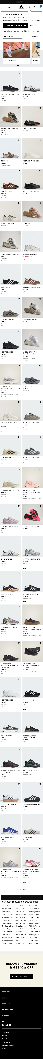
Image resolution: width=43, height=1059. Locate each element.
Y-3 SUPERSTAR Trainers (31, 191)
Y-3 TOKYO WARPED (29, 128)
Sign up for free (19, 976)
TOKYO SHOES (5, 161)
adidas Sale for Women (21, 920)
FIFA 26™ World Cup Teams (21, 943)
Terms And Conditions (8, 1045)
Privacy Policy (6, 1042)
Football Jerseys (21, 917)
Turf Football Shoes (21, 923)
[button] (19, 73)
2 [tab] (21, 65)
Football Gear (20, 929)
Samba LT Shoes (7, 559)
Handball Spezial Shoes (32, 287)
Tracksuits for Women (8, 926)
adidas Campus (7, 923)
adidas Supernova (34, 940)
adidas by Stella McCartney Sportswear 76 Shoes (11, 871)
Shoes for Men (34, 914)
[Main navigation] (4, 7)
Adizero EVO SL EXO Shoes (10, 254)
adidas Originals (8, 917)
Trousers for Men (34, 920)
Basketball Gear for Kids (8, 943)
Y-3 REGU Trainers (7, 224)
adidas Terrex (7, 914)
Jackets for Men (34, 932)
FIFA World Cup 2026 (21, 932)
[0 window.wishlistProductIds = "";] (8, 7)
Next (22, 897)
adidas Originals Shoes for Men (8, 906)
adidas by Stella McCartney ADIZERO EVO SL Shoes (10, 388)
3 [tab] (25, 65)
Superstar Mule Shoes (31, 804)
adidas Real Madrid (21, 935)
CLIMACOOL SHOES (7, 319)
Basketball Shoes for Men (8, 937)
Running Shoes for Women (34, 923)
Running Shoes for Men (34, 906)
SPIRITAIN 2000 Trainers (31, 559)
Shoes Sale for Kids (21, 926)
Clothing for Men (34, 937)
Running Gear (34, 935)
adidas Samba (7, 912)
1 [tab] (18, 65)
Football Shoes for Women (21, 912)
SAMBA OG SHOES (29, 224)
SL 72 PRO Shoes (28, 700)
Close (33, 25)
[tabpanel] (21, 485)
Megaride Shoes (7, 352)
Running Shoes (34, 912)
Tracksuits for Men (8, 909)
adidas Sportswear (8, 920)
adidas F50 (19, 940)
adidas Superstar (8, 929)
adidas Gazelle (7, 940)
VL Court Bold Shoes (8, 804)
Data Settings (5, 1032)
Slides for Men (34, 909)
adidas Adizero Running (34, 929)
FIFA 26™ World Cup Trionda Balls (21, 937)
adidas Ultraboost (34, 917)
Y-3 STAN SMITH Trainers (31, 161)
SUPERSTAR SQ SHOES (30, 594)
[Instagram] (7, 1025)
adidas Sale (19, 909)
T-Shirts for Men (34, 926)
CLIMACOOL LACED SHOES (31, 423)
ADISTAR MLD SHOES (30, 770)
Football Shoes (20, 906)
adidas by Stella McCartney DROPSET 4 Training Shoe (31, 665)
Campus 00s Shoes (7, 837)
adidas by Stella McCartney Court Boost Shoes (32, 629)
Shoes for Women (34, 943)
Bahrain (7, 1036)
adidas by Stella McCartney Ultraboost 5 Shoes (32, 492)
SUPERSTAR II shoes (30, 319)
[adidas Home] (21, 7)
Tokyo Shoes (5, 287)
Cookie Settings (6, 1039)
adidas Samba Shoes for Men (8, 935)
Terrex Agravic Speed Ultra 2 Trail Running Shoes (31, 871)
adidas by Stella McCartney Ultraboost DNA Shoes (10, 665)
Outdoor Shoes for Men (8, 932)
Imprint (4, 1048)
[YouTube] (10, 1025)
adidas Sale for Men (21, 914)
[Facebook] (3, 1025)
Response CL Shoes (30, 254)
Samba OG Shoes (29, 94)
